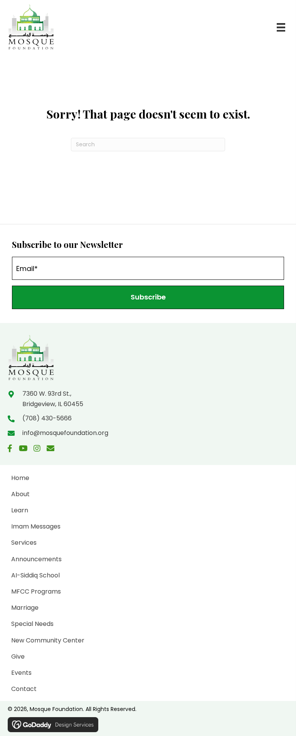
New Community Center (47, 640)
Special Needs (32, 623)
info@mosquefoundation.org (65, 432)
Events (21, 672)
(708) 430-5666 (47, 418)
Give (18, 656)
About (20, 494)
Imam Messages (36, 526)
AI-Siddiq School (35, 575)
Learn (19, 510)
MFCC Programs (36, 591)
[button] (148, 297)
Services (24, 542)
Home (20, 477)
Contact (24, 688)
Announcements (36, 559)
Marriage (25, 607)
